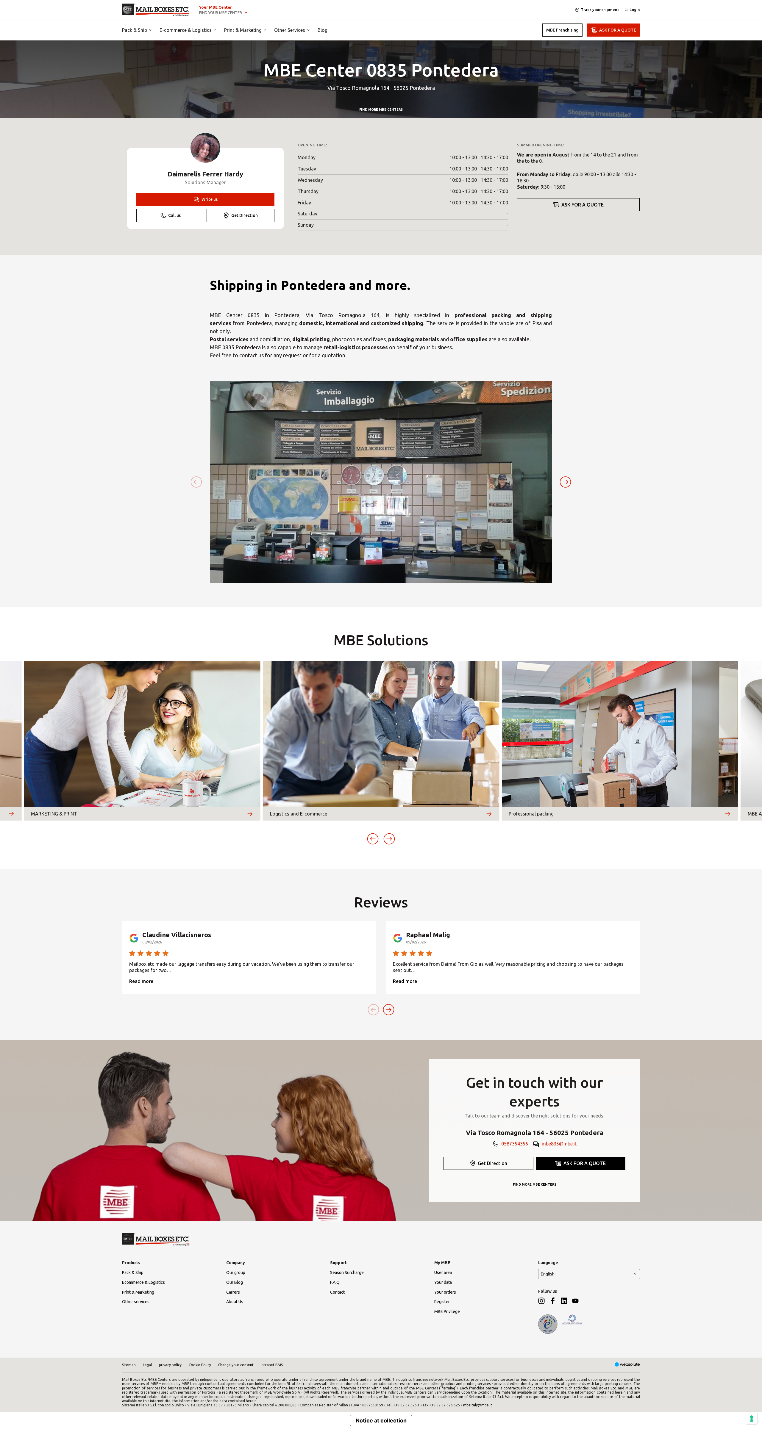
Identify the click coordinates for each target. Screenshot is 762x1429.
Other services (135, 1301)
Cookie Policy (200, 1365)
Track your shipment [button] (600, 9)
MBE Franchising (562, 30)
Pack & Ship (134, 30)
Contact (337, 1292)
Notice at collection (381, 1420)
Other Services (289, 30)
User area (443, 1272)
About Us (234, 1301)
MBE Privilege (447, 1311)
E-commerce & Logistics (186, 30)
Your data (443, 1282)
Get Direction (244, 215)
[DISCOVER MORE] (11, 813)
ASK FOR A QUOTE (617, 30)
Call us (174, 215)
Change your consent (236, 1365)
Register (442, 1301)
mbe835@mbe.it (559, 1143)
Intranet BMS (272, 1365)
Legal (147, 1365)
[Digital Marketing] (627, 1364)
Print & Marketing (243, 30)
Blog (322, 30)
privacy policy (170, 1365)
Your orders (445, 1292)
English (548, 1274)
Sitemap (129, 1365)
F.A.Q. (335, 1282)
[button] (565, 481)
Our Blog (234, 1282)
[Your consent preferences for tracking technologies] (751, 1418)
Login (635, 9)
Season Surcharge (347, 1272)
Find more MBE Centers (381, 109)
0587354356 (514, 1143)
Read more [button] (141, 981)
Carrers (233, 1292)
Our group (235, 1272)
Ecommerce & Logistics (143, 1282)
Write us (210, 199)
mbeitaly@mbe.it (477, 1405)
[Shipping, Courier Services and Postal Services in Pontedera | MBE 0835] (156, 10)
